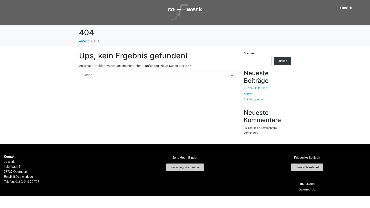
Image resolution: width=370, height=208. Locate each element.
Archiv (248, 93)
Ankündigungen (254, 99)
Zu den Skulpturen (255, 88)
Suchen (249, 53)
